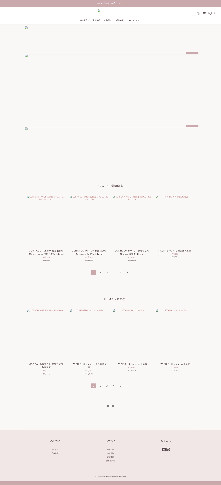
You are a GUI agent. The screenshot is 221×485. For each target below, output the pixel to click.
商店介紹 (55, 449)
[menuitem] (93, 272)
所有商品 (83, 20)
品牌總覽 (120, 20)
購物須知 (110, 449)
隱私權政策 (110, 461)
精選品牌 (107, 20)
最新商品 (96, 20)
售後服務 (110, 453)
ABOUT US (134, 20)
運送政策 (110, 457)
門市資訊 (55, 453)
